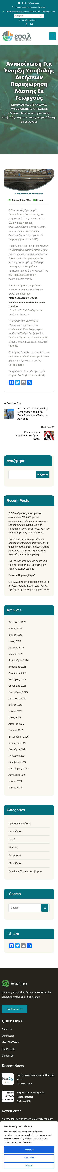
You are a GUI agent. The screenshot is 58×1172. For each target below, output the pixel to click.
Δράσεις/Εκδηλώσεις (19, 823)
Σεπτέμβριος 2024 (18, 768)
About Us (7, 1029)
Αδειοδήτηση (15, 831)
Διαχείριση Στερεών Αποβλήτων (25, 871)
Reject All (29, 1165)
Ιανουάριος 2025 (17, 743)
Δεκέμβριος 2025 (17, 673)
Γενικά (39, 200)
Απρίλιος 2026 (16, 647)
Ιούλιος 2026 (15, 628)
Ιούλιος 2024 (15, 781)
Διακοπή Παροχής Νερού (21, 575)
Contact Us (8, 1055)
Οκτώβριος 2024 (17, 762)
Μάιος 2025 (14, 717)
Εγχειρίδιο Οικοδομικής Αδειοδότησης (30, 1094)
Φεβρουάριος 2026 (18, 660)
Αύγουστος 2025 (17, 698)
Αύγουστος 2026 (17, 622)
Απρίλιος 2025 (16, 724)
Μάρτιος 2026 (15, 654)
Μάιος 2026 (14, 641)
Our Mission (8, 1035)
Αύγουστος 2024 (17, 775)
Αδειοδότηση (15, 863)
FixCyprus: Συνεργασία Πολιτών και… (36, 1077)
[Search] (44, 908)
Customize (29, 1157)
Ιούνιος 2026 (15, 635)
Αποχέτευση (14, 855)
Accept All (29, 1149)
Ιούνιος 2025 (15, 711)
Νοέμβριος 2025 (17, 679)
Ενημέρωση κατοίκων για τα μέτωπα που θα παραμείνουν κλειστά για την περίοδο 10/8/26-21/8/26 (27, 565)
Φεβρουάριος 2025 (18, 736)
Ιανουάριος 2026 (17, 666)
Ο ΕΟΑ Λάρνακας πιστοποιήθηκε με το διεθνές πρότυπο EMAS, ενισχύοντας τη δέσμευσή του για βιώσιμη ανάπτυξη (29, 586)
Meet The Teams (10, 1042)
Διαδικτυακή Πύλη (48, 11)
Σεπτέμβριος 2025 (18, 692)
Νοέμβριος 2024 (17, 756)
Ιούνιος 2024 (15, 787)
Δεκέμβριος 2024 (17, 749)
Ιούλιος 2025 (15, 705)
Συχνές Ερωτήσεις (29, 20)
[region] (29, 1146)
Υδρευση (13, 847)
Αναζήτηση (16, 461)
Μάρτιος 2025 (15, 730)
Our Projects (8, 1049)
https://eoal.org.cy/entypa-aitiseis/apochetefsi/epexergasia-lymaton (27, 302)
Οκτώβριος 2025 (17, 686)
